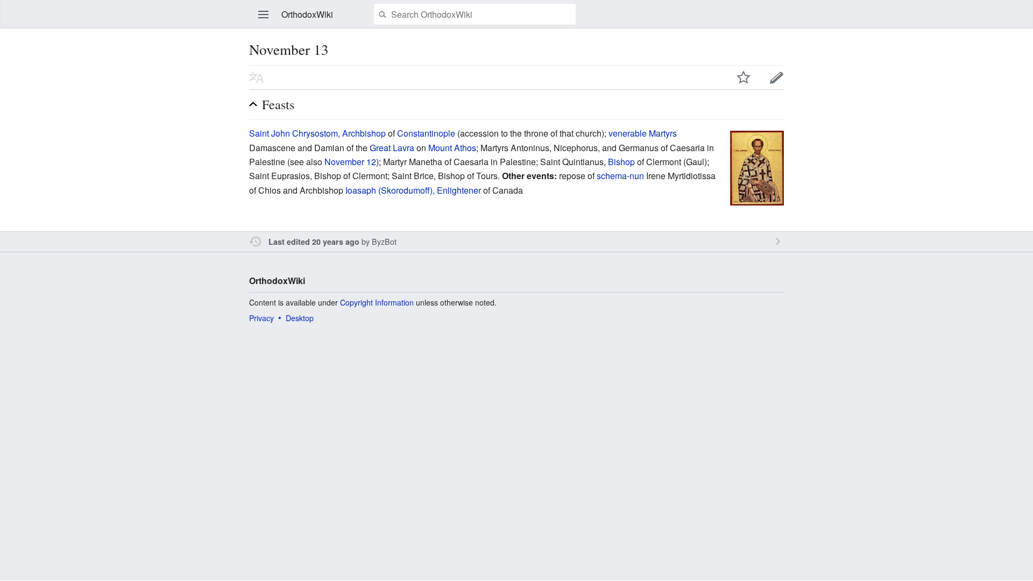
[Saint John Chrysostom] (757, 167)
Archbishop (364, 133)
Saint (259, 133)
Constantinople (426, 133)
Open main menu (264, 14)
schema (612, 175)
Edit (777, 77)
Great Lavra (392, 147)
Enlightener (459, 190)
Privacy (261, 318)
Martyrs (663, 133)
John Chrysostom (304, 133)
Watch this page (743, 77)
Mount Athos (452, 147)
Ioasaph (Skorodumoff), (390, 190)
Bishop (621, 161)
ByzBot (384, 241)
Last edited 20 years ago (313, 241)
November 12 (350, 161)
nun (636, 175)
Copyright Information (377, 302)
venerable (628, 133)
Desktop (300, 318)
